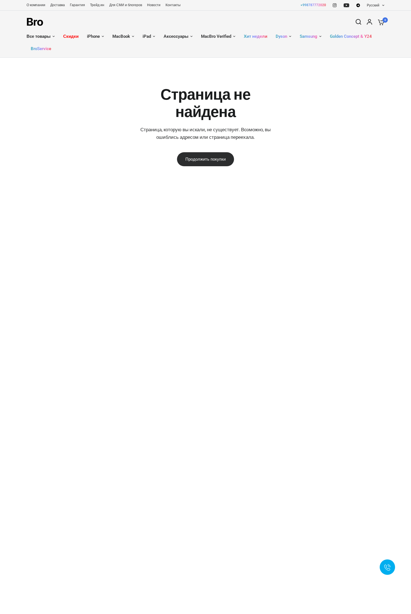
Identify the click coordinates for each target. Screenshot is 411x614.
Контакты (173, 5)
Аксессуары (176, 36)
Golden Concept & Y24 (351, 36)
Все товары (39, 36)
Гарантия (77, 5)
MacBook (121, 36)
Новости (153, 5)
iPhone (93, 36)
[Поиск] (358, 21)
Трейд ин (97, 5)
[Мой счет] (369, 21)
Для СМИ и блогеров (125, 5)
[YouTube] (346, 5)
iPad (147, 36)
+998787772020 (313, 5)
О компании (36, 5)
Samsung (308, 36)
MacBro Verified (216, 36)
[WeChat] (358, 5)
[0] (379, 21)
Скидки (71, 36)
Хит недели (255, 36)
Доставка (57, 5)
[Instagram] (334, 5)
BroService (41, 48)
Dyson (281, 36)
